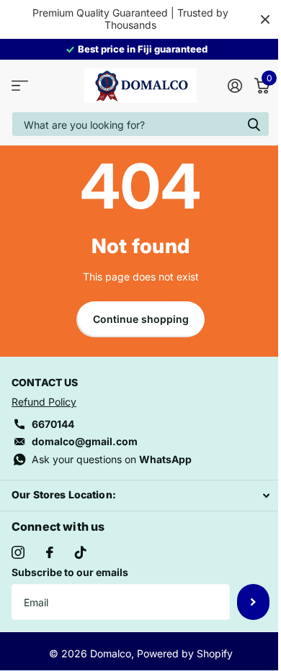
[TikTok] (80, 552)
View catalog (20, 86)
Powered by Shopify (185, 653)
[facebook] (49, 552)
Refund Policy (44, 402)
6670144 (53, 424)
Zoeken (253, 124)
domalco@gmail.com (85, 441)
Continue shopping (141, 319)
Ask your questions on (112, 459)
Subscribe (253, 602)
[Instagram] (18, 552)
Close (265, 19)
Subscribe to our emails (70, 572)
